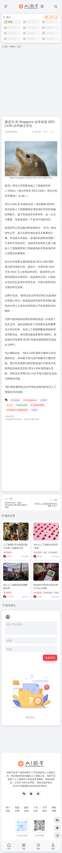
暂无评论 (10, 605)
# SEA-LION (21, 405)
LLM (21, 196)
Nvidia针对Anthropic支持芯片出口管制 (45, 586)
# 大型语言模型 (37, 405)
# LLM (9, 405)
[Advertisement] (31, 81)
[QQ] (31, 793)
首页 (6, 46)
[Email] (38, 793)
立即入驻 (53, 17)
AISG (11, 190)
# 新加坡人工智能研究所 (17, 409)
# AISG (44, 400)
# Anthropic (48, 592)
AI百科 (38, 552)
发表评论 (50, 657)
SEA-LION (38, 190)
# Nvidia (57, 592)
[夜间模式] (57, 835)
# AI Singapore (30, 400)
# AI (45, 552)
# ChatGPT (53, 552)
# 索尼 (34, 409)
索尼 (7, 185)
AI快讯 (12, 46)
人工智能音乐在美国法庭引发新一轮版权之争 (15, 546)
